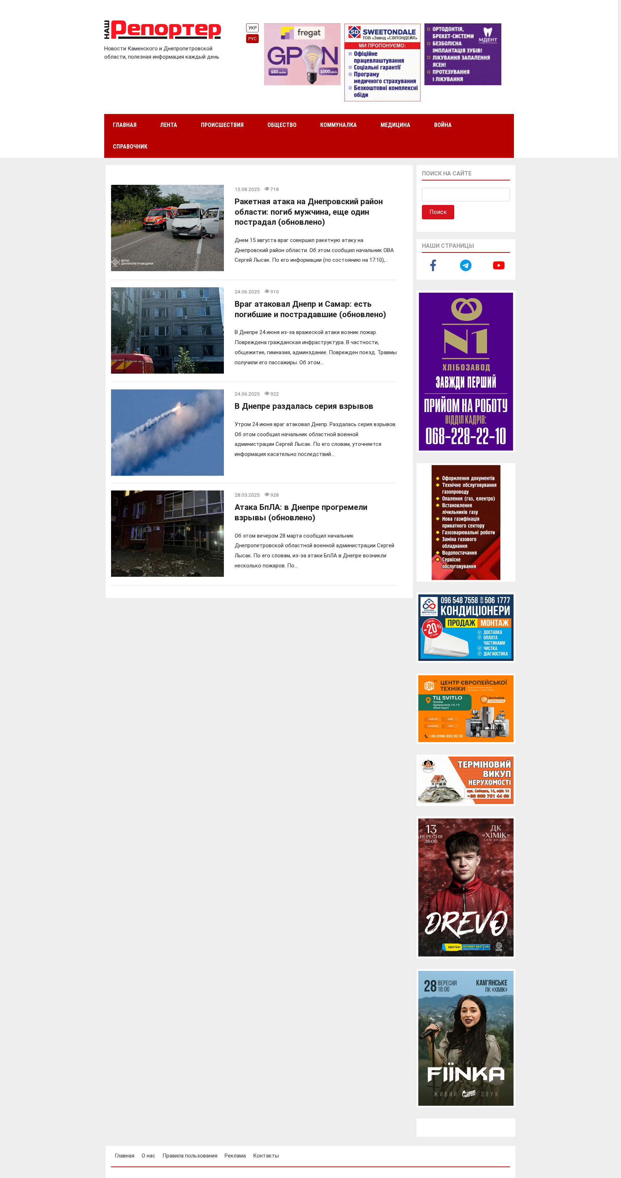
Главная (125, 125)
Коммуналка (338, 125)
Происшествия (222, 125)
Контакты (266, 1155)
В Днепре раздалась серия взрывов (304, 406)
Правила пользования (189, 1155)
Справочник (130, 146)
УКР (252, 28)
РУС (252, 38)
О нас (148, 1155)
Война (443, 125)
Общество (281, 125)
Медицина (395, 125)
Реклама (235, 1155)
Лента (168, 125)
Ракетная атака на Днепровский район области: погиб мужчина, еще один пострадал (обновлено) (309, 212)
